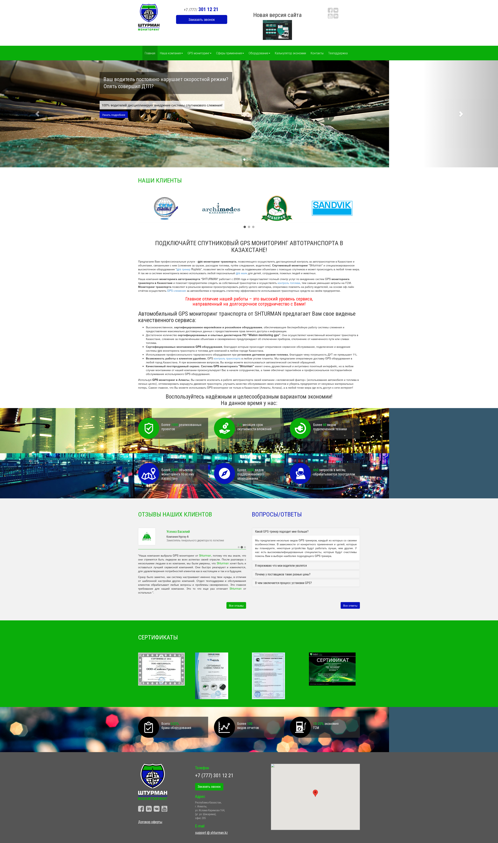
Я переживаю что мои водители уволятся (281, 565)
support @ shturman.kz (211, 831)
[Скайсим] (163, 667)
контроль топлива (289, 283)
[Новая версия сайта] (277, 29)
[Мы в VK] (335, 10)
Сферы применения (229, 53)
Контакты (317, 53)
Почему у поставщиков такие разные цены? (282, 574)
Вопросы (175, 202)
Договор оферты (150, 820)
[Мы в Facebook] (330, 10)
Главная (150, 53)
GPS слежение (176, 290)
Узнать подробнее (113, 115)
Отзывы (156, 202)
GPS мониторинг (199, 53)
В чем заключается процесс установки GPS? (283, 583)
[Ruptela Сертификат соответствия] (277, 674)
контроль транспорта (227, 358)
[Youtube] (330, 16)
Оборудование (258, 53)
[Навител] (334, 667)
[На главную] (149, 17)
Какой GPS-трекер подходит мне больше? (282, 531)
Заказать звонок (202, 19)
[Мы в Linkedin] (335, 16)
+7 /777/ (201, 9)
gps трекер (183, 269)
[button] (37, 113)
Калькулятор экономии (290, 53)
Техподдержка (338, 53)
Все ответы (350, 604)
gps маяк (241, 273)
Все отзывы (236, 604)
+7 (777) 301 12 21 (214, 774)
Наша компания (170, 53)
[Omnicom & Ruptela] (220, 674)
